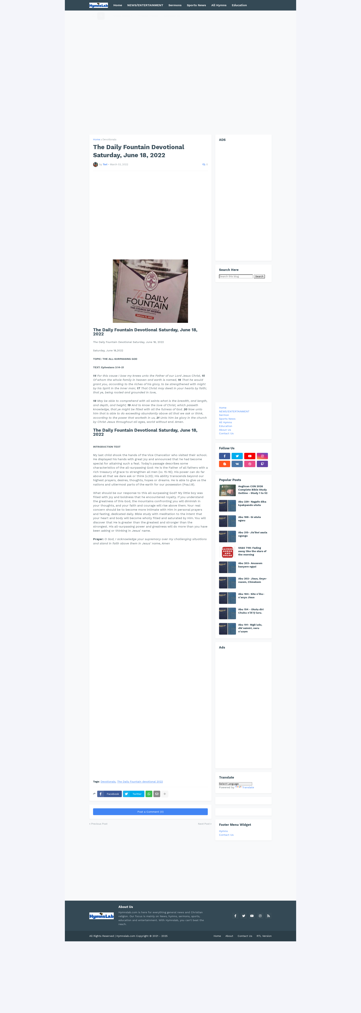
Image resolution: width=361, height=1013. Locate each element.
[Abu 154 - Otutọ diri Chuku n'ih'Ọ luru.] (227, 613)
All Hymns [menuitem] (219, 5)
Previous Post (99, 824)
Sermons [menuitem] (175, 5)
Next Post (204, 824)
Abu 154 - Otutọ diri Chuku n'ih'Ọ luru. (251, 611)
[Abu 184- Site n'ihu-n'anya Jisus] (227, 598)
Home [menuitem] (117, 5)
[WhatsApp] (149, 794)
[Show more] (164, 794)
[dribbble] (249, 464)
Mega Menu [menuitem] (121, 15)
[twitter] (237, 456)
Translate (248, 787)
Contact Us (226, 834)
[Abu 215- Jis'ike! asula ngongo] (227, 536)
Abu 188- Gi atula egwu (249, 519)
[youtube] (249, 456)
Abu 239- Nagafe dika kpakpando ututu (252, 503)
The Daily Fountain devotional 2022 (140, 781)
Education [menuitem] (239, 5)
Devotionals (109, 139)
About (229, 935)
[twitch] (262, 464)
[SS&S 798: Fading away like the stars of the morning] (227, 552)
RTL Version (264, 935)
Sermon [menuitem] (224, 414)
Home (96, 139)
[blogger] (224, 464)
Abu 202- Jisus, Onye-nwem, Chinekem (252, 580)
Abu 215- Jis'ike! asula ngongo (252, 534)
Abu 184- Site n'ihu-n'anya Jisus (251, 595)
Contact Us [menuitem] (172, 15)
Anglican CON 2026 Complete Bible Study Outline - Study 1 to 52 (252, 489)
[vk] (237, 464)
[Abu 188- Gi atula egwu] (227, 521)
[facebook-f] (224, 456)
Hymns (223, 831)
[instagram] (262, 456)
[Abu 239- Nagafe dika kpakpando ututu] (227, 506)
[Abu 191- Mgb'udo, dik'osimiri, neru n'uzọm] (227, 629)
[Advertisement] (180, 72)
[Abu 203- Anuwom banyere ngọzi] (227, 567)
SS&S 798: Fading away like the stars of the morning (252, 551)
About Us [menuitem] (225, 429)
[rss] (268, 916)
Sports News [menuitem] (196, 5)
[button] (93, 15)
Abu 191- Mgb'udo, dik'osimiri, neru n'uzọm (250, 628)
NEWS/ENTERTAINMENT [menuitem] (145, 5)
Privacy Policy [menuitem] (148, 15)
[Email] (156, 794)
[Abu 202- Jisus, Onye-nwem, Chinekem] (227, 582)
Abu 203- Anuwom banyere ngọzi (250, 565)
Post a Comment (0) (150, 811)
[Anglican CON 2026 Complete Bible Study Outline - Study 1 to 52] (227, 490)
